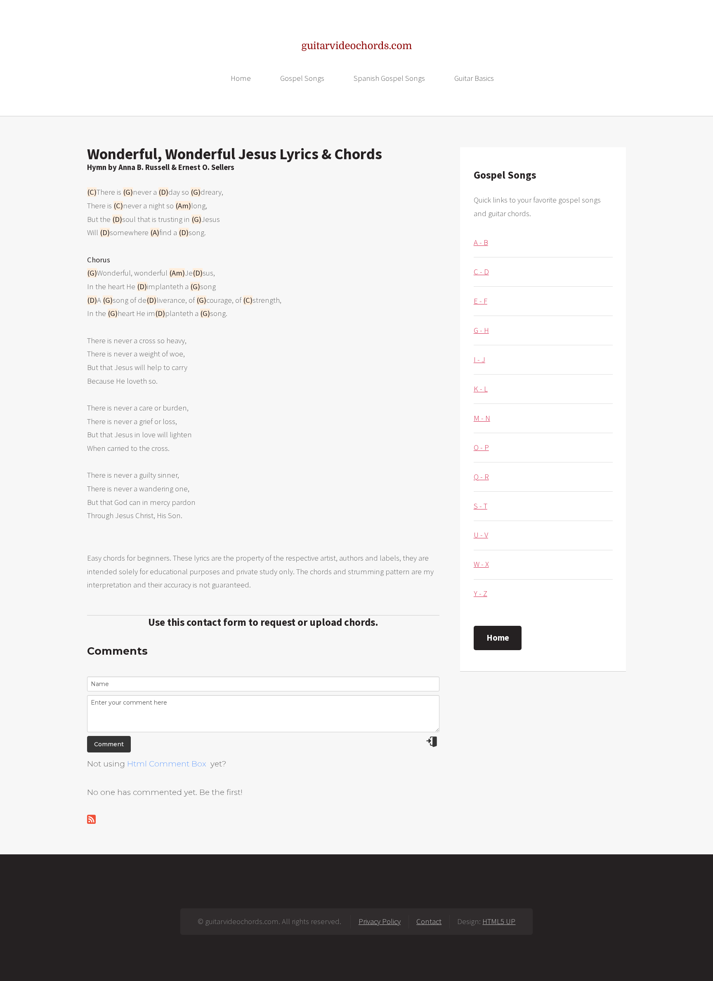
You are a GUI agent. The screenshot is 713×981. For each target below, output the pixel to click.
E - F (480, 301)
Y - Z (480, 593)
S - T (480, 506)
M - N (482, 418)
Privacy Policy (380, 921)
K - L (481, 389)
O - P (481, 447)
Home (241, 78)
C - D (481, 271)
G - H (481, 330)
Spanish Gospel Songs (389, 78)
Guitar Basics (474, 78)
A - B (481, 242)
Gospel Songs (302, 78)
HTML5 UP (498, 921)
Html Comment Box (166, 764)
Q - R (481, 476)
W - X (481, 564)
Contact (428, 921)
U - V (481, 535)
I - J (479, 359)
